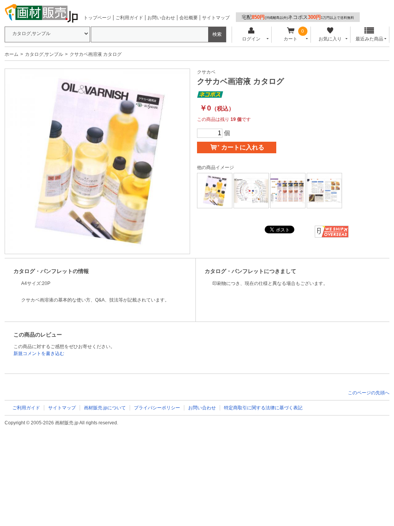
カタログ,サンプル (44, 54)
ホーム (11, 54)
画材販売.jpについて (105, 407)
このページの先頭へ (368, 392)
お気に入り (330, 39)
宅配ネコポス (298, 17)
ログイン (251, 39)
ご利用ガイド (129, 17)
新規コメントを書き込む (38, 353)
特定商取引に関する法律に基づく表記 (263, 407)
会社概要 (188, 17)
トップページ (97, 17)
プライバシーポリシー (157, 407)
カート (290, 39)
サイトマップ (216, 17)
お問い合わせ (161, 17)
